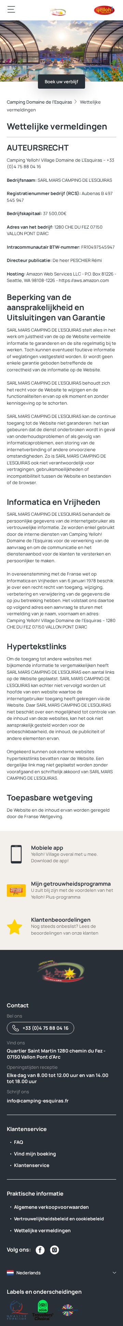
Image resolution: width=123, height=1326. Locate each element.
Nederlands (28, 1273)
